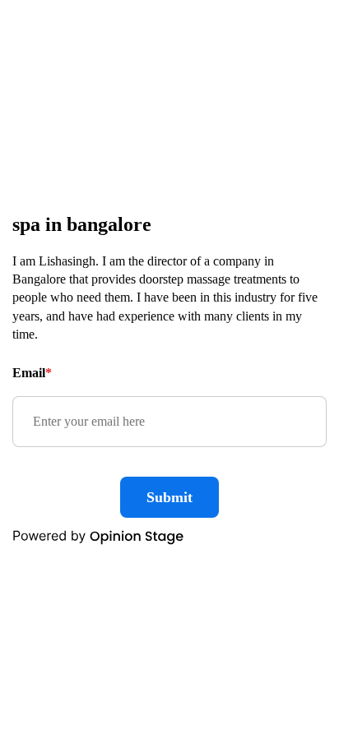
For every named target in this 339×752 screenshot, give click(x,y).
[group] (169, 376)
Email (32, 373)
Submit (169, 497)
